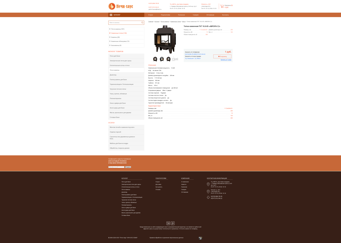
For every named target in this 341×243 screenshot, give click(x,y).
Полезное (184, 187)
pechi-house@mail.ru (155, 9)
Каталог (157, 21)
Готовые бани (114, 117)
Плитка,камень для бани (118, 80)
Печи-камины (114, 70)
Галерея (183, 189)
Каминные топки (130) (119, 33)
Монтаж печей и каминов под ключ (122, 127)
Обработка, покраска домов (119, 148)
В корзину (223, 56)
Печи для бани (115, 56)
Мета (183, 21)
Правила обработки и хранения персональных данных (166, 237)
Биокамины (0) (116, 45)
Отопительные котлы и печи (119, 65)
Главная (150, 21)
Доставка (158, 184)
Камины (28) (115, 37)
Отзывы (158, 189)
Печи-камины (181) (117, 29)
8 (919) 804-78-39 (154, 3)
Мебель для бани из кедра (119, 143)
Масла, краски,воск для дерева (120, 113)
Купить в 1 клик (226, 60)
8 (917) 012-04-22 (154, 7)
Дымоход (113, 75)
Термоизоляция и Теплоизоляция (121, 84)
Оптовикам (184, 192)
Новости (183, 184)
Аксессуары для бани (117, 108)
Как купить (159, 187)
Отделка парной (115, 132)
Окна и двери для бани (118, 103)
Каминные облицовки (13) (120, 41)
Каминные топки (175, 21)
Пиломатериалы (115, 98)
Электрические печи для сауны (120, 61)
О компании (185, 182)
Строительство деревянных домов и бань (122, 138)
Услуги (158, 182)
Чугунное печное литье (118, 89)
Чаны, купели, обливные (118, 94)
